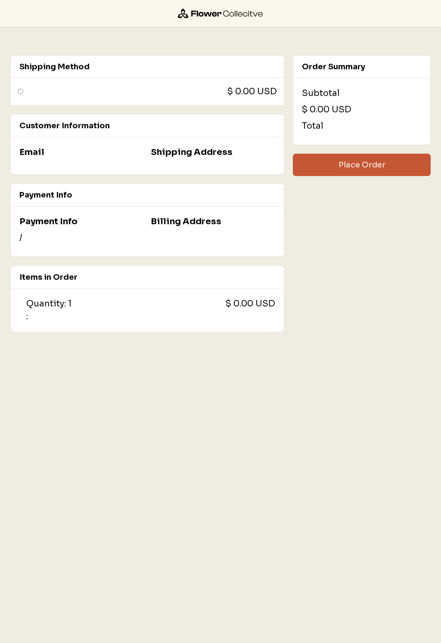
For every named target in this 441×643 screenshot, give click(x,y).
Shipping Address (192, 152)
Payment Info (48, 221)
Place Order (362, 165)
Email (31, 152)
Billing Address (186, 221)
